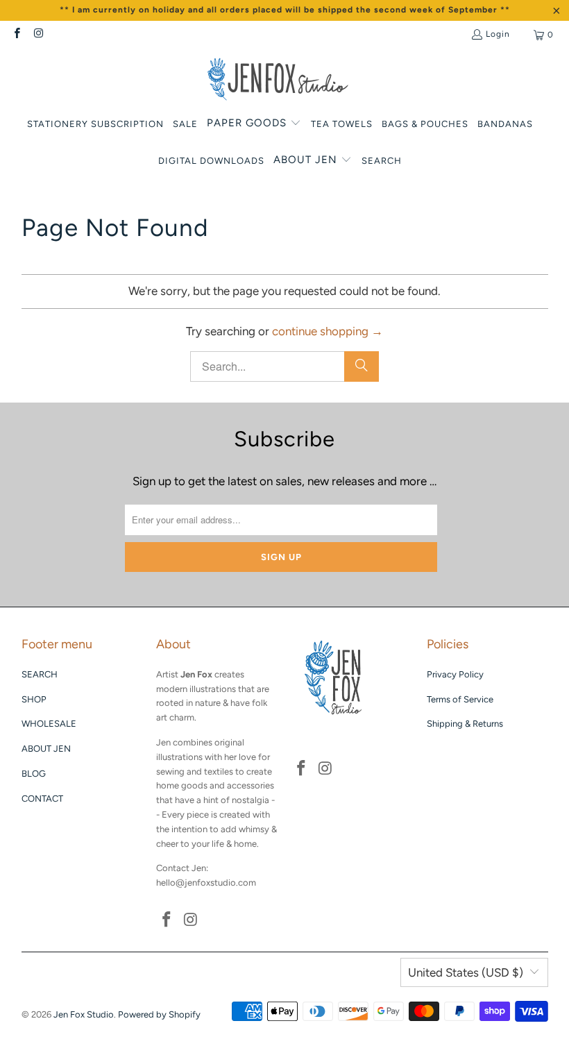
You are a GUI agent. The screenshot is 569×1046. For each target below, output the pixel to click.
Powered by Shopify (159, 1014)
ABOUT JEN (46, 748)
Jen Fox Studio (83, 1014)
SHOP (34, 699)
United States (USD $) (465, 972)
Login (498, 34)
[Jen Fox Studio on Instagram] (38, 35)
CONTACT (42, 798)
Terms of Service (460, 699)
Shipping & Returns (465, 723)
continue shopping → (327, 331)
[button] (254, 124)
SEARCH (40, 674)
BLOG (34, 773)
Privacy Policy (455, 674)
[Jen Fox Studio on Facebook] (16, 35)
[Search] (361, 366)
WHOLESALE (49, 723)
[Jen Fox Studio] (278, 81)
